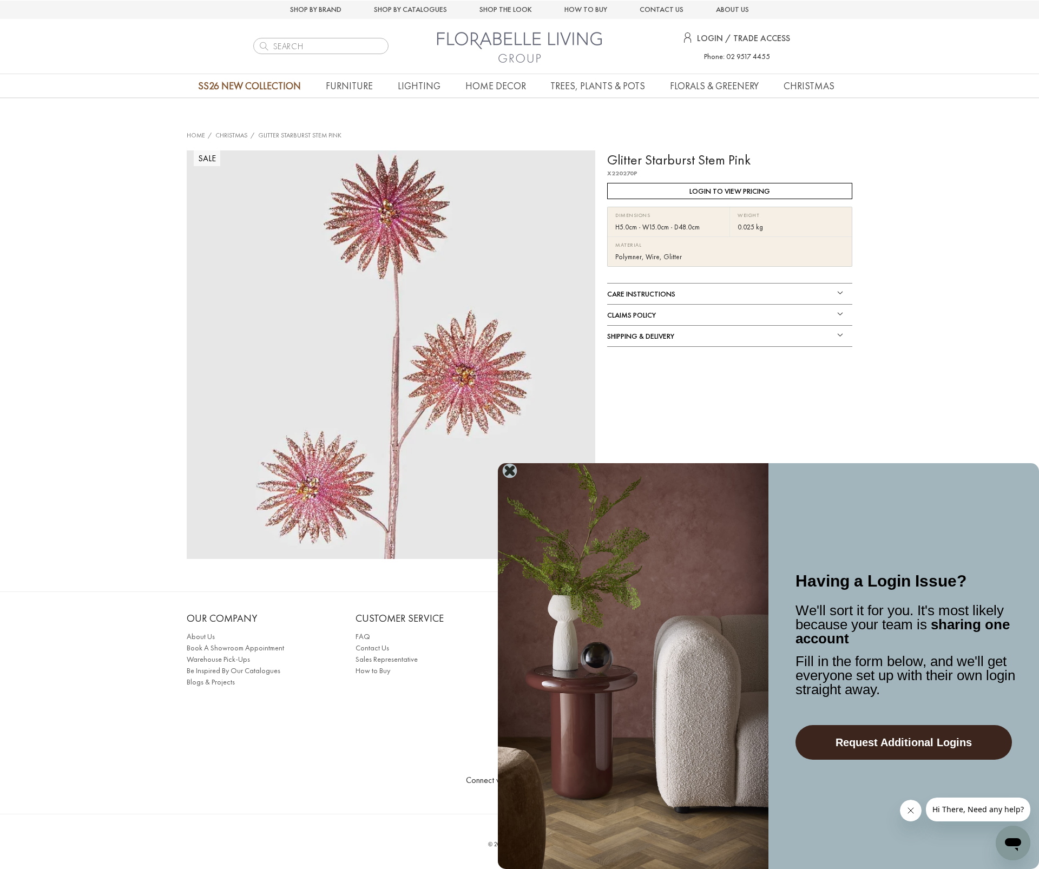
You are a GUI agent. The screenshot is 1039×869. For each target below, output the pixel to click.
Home (196, 135)
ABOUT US (732, 9)
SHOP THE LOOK (505, 9)
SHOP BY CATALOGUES (410, 9)
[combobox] (321, 46)
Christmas (231, 135)
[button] (349, 85)
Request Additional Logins (904, 742)
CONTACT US (661, 9)
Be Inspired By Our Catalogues (233, 670)
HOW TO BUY (585, 9)
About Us (201, 636)
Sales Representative (387, 659)
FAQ (363, 636)
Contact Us (372, 648)
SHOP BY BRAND (315, 9)
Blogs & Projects (211, 682)
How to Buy (373, 670)
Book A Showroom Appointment (235, 648)
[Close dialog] (509, 470)
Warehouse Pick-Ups (218, 659)
